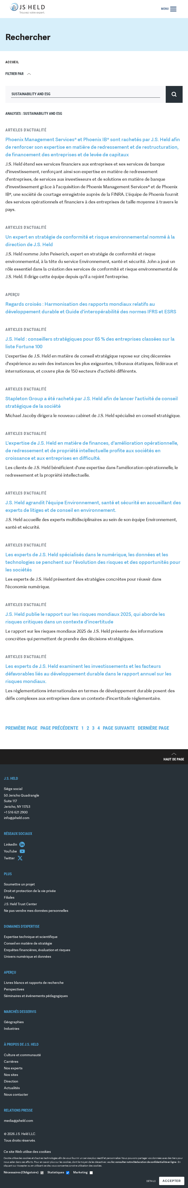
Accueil (12, 62)
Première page (21, 728)
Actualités (12, 1088)
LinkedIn (11, 845)
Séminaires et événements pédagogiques (36, 996)
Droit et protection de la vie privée (30, 891)
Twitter (9, 858)
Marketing (80, 1172)
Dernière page (153, 728)
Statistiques (55, 1172)
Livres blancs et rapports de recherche (34, 983)
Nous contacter (16, 1095)
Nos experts (13, 1068)
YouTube (11, 851)
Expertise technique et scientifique (31, 937)
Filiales (9, 898)
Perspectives (14, 989)
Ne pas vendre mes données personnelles (36, 911)
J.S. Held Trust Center (20, 904)
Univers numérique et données (27, 957)
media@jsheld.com (18, 1121)
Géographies (14, 1022)
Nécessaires (21, 1172)
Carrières (11, 1062)
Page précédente (59, 728)
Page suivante (119, 728)
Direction (11, 1081)
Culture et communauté (22, 1055)
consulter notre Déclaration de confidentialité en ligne (146, 1162)
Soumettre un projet (19, 884)
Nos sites (11, 1075)
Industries (11, 1029)
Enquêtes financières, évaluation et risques (37, 950)
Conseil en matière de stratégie (28, 944)
